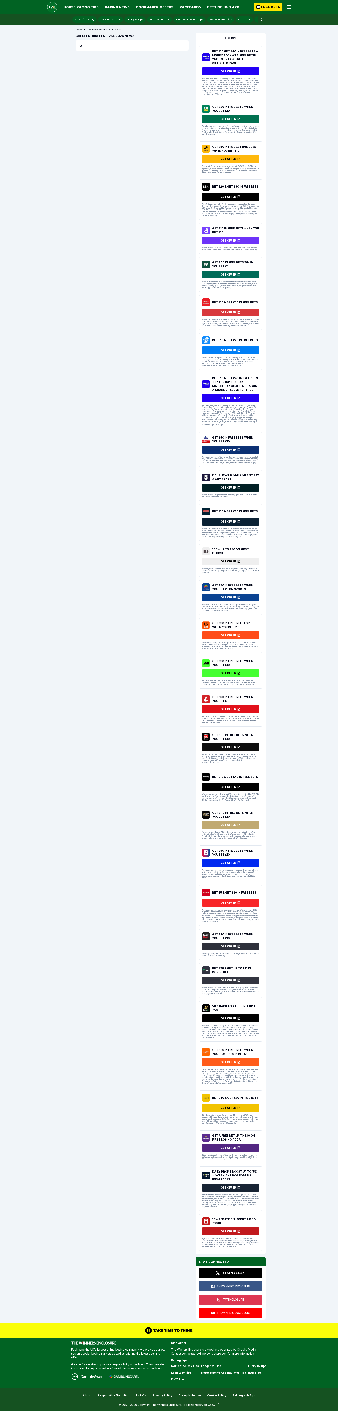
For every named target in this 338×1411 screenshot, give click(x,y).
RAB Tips (254, 1372)
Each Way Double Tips (189, 19)
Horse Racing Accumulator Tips (223, 1372)
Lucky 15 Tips (135, 19)
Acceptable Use (189, 1395)
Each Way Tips (181, 1372)
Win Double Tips (159, 19)
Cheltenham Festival (98, 29)
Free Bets (230, 37)
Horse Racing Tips (81, 7)
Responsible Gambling (113, 1395)
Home (79, 29)
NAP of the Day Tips (185, 1366)
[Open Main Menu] (289, 7)
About (87, 1395)
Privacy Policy (162, 1395)
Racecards (190, 7)
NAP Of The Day (84, 19)
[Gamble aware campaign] (92, 1376)
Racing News (117, 7)
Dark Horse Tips (110, 19)
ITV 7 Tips (244, 19)
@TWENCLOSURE (233, 1273)
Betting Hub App (223, 7)
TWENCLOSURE (233, 1299)
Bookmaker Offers (154, 7)
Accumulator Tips (220, 19)
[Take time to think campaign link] (169, 1330)
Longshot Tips (211, 1366)
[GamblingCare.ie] (124, 1377)
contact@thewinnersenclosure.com (204, 1353)
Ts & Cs (141, 1395)
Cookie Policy (216, 1395)
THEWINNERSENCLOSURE (234, 1286)
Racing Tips (179, 1360)
